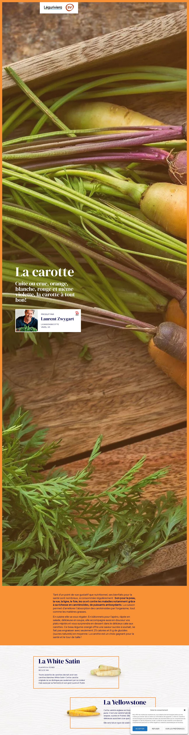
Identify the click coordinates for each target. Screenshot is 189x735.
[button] (185, 710)
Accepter (140, 729)
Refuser (155, 729)
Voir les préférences (175, 729)
